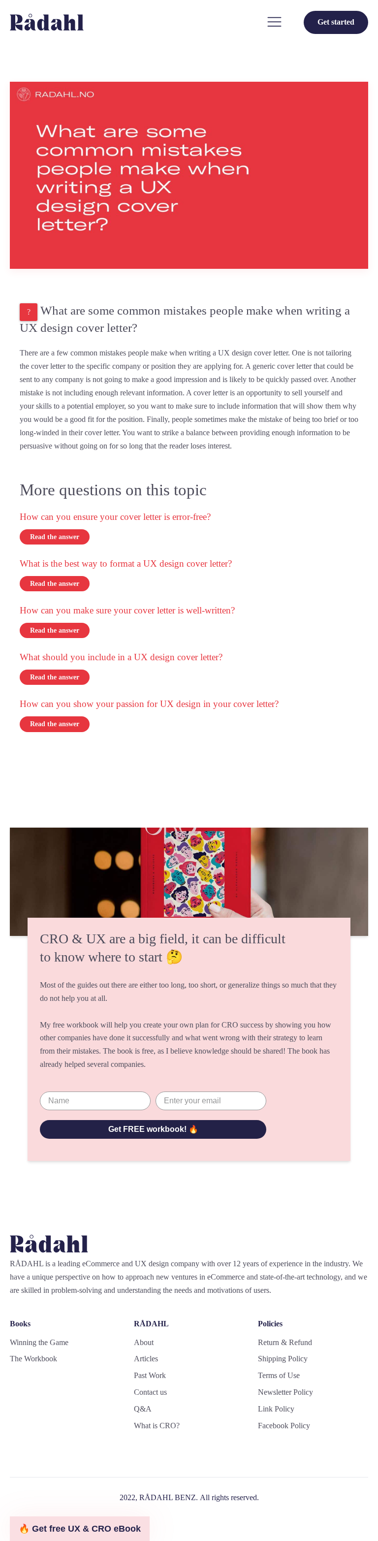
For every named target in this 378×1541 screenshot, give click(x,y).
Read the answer (54, 537)
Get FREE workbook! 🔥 (153, 1129)
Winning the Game (39, 1342)
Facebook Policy (284, 1425)
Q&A (143, 1409)
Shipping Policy (283, 1358)
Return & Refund (285, 1342)
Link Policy (276, 1409)
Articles (146, 1358)
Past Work (150, 1375)
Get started (335, 22)
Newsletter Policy (285, 1392)
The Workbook (33, 1358)
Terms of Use (279, 1375)
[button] (80, 1528)
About (144, 1342)
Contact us (150, 1392)
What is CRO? (157, 1425)
